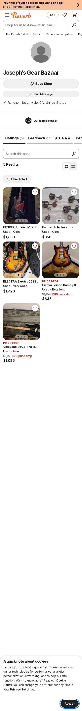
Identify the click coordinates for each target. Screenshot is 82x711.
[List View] (73, 166)
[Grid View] (66, 166)
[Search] (74, 25)
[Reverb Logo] (21, 15)
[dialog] (41, 683)
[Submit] (74, 153)
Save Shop (43, 84)
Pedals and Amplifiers (59, 34)
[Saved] (64, 14)
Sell (52, 15)
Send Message (43, 94)
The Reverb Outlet (17, 34)
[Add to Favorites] (35, 192)
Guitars (37, 34)
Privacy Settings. (22, 689)
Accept (69, 703)
